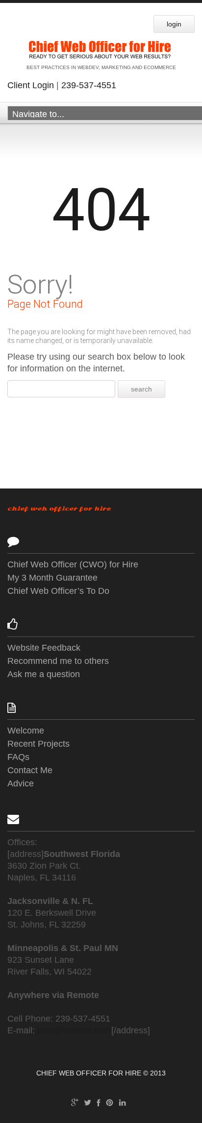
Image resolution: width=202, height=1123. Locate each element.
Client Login (30, 85)
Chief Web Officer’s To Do (58, 591)
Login (174, 24)
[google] (74, 1102)
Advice (20, 783)
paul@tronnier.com (74, 1030)
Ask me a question (43, 674)
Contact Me (29, 770)
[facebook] (99, 1102)
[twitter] (87, 1102)
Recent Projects (38, 744)
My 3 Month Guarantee (52, 578)
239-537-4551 (88, 85)
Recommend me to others (58, 661)
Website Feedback (43, 648)
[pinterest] (109, 1102)
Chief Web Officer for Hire (59, 508)
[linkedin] (122, 1102)
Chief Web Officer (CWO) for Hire (72, 564)
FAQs (18, 757)
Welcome (25, 730)
